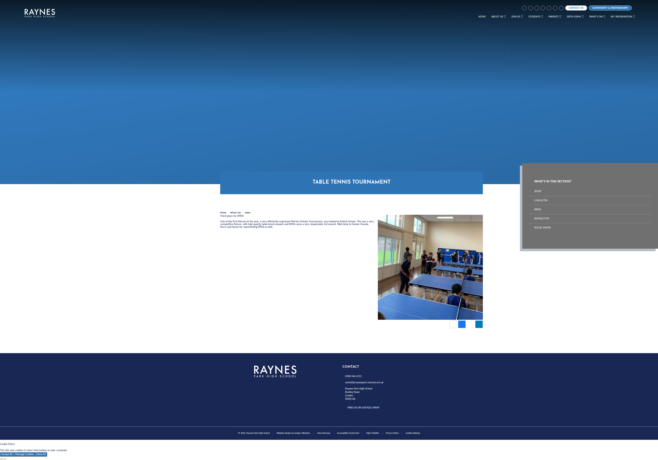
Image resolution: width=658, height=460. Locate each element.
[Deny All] (4, 458)
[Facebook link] (524, 8)
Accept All (7, 454)
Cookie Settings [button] (413, 433)
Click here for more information (86, 450)
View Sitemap (323, 433)
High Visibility (372, 433)
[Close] (1, 458)
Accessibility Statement (348, 433)
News (248, 213)
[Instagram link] (530, 8)
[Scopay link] (543, 8)
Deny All (41, 454)
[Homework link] (536, 8)
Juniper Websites (302, 433)
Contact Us (576, 8)
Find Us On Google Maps (363, 407)
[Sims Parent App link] (555, 8)
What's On (235, 213)
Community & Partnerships (610, 8)
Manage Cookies (24, 454)
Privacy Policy (392, 433)
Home (223, 213)
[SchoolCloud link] (549, 8)
